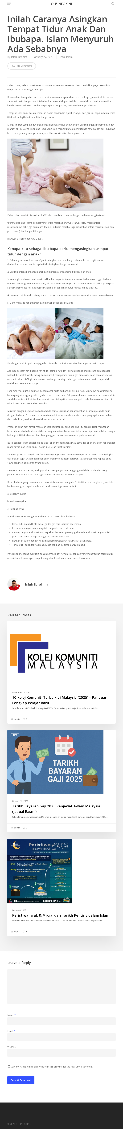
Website (11, 1046)
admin (17, 719)
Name (11, 1015)
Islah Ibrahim (19, 57)
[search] (112, 3)
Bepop (17, 931)
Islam (69, 57)
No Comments (24, 65)
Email (11, 1031)
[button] (9, 3)
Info (62, 57)
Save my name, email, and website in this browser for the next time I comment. (52, 1066)
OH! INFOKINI (61, 3)
